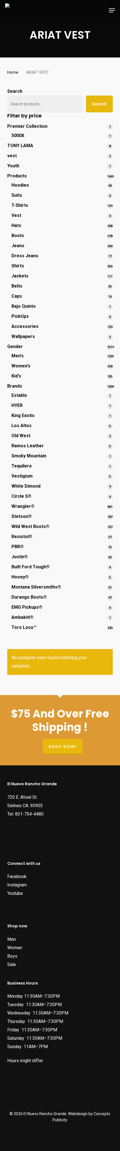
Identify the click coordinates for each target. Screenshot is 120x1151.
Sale (11, 964)
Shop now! (63, 746)
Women (14, 947)
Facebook (17, 876)
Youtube (15, 893)
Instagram (17, 885)
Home (12, 72)
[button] (112, 10)
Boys (12, 956)
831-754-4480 (29, 814)
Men (11, 939)
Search (14, 91)
